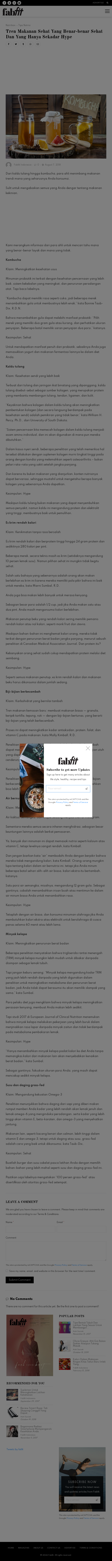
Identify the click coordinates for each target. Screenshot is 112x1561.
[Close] (88, 748)
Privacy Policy (62, 802)
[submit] (86, 788)
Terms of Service (80, 802)
